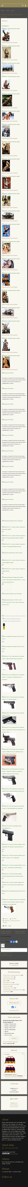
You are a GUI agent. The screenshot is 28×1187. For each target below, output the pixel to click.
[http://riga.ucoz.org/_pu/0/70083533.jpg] (6, 171)
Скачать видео (6, 986)
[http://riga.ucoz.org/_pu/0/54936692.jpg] (6, 367)
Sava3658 (14, 918)
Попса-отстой (8, 1035)
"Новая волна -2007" (8, 988)
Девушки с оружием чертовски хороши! (6, 932)
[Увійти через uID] (11, 942)
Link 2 (6, 1148)
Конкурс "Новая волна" (10, 1024)
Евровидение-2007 (8, 982)
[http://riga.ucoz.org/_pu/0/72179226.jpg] (6, 88)
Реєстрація (12, 965)
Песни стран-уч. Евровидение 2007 (12, 975)
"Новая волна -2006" (8, 977)
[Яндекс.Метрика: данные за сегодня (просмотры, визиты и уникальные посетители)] (13, 1154)
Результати (6, 1041)
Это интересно (6, 991)
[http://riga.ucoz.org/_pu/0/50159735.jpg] (6, 333)
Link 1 (3, 1148)
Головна (3, 10)
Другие (6, 1031)
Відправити (6, 954)
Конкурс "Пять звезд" (10, 1027)
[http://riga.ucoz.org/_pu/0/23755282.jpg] (6, 236)
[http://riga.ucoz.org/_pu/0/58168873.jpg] (8, 71)
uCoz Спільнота (14, 1104)
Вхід (17, 965)
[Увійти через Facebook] (14, 942)
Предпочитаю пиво (9, 1033)
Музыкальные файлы (8, 978)
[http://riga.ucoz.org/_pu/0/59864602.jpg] (6, 285)
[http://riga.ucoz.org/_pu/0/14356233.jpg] (6, 205)
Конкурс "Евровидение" (10, 1026)
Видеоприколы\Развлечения (10, 984)
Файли (7, 10)
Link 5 (16, 1148)
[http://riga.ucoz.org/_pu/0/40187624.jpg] (6, 188)
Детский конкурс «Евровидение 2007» (12, 989)
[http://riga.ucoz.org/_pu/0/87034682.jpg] (6, 58)
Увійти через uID (14, 1002)
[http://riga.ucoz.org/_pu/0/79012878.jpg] (6, 253)
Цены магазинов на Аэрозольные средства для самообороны (14, 615)
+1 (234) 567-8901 (6, 1171)
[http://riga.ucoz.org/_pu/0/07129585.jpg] (6, 136)
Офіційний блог (14, 1103)
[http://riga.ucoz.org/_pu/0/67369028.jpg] (8, 219)
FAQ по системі (14, 1106)
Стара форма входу (14, 1010)
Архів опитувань (13, 1041)
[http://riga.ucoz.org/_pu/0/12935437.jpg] (8, 119)
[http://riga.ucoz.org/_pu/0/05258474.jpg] (7, 106)
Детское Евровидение (10, 1029)
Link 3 (10, 1148)
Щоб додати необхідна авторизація (14, 1076)
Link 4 (13, 1148)
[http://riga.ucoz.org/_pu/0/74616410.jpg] (6, 350)
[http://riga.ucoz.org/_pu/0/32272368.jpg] (5, 302)
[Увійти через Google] (16, 942)
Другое (12, 10)
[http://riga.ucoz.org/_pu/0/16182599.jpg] (6, 40)
